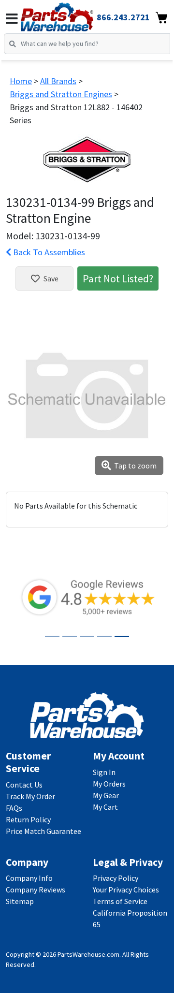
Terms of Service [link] (120, 901)
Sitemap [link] (20, 901)
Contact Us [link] (24, 784)
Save (51, 278)
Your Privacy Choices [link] (126, 889)
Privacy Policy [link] (115, 878)
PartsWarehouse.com (88, 954)
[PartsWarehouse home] (70, 14)
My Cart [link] (105, 807)
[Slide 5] (122, 636)
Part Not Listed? (118, 278)
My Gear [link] (106, 795)
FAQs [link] (14, 808)
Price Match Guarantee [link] (43, 831)
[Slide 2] (69, 636)
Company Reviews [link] (35, 889)
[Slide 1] (52, 636)
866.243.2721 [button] (123, 17)
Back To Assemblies (48, 252)
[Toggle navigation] (12, 19)
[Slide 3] (87, 636)
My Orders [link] (109, 784)
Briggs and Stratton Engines (61, 94)
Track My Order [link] (30, 796)
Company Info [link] (29, 878)
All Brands (58, 81)
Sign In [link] (104, 772)
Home (21, 81)
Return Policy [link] (28, 819)
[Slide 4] (104, 636)
